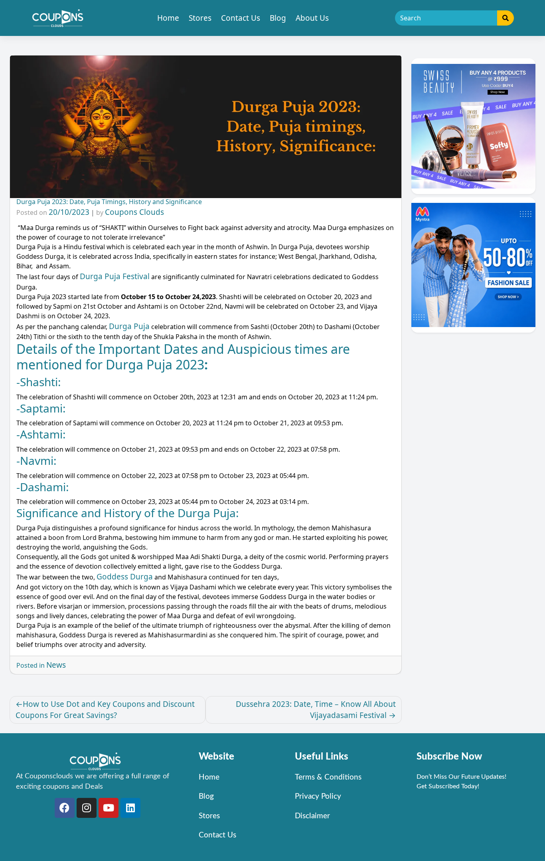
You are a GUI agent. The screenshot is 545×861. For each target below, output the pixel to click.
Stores (200, 18)
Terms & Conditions (328, 777)
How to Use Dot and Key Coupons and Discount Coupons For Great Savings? (105, 710)
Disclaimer (312, 816)
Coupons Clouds (134, 212)
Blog (278, 18)
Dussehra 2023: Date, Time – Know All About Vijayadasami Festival (316, 710)
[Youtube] (108, 808)
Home (168, 18)
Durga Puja (129, 326)
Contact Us (240, 18)
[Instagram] (87, 808)
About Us (312, 18)
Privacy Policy (318, 796)
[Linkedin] (130, 808)
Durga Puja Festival (115, 276)
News (56, 665)
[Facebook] (65, 808)
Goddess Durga (125, 576)
